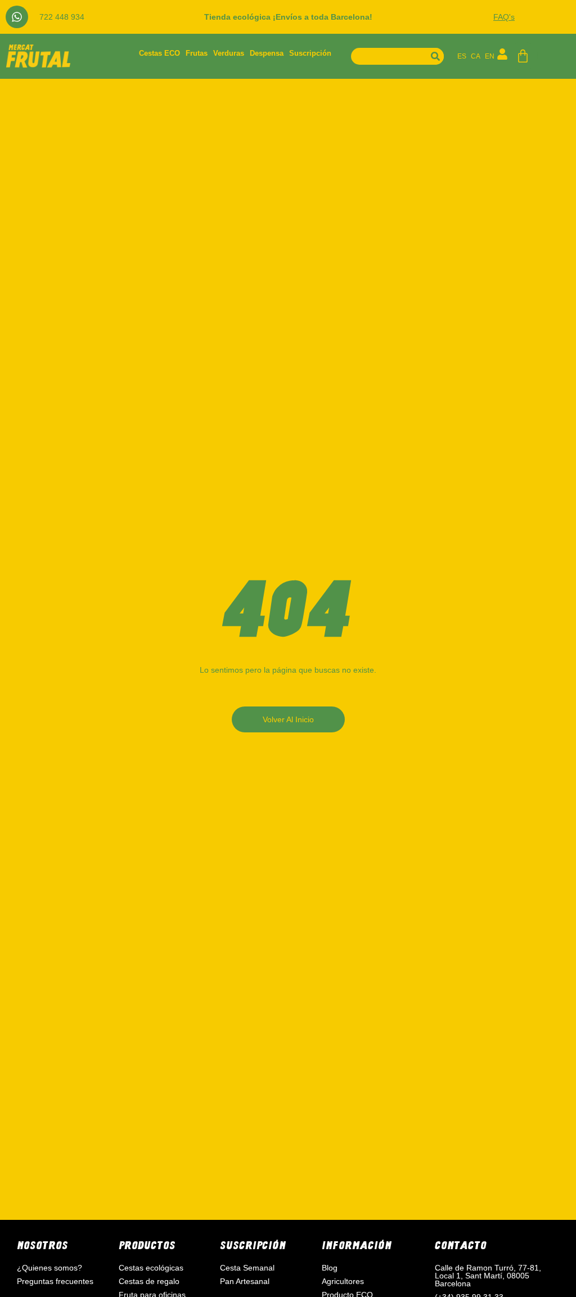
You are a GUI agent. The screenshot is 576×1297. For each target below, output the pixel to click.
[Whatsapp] (17, 17)
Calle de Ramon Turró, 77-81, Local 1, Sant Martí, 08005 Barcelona (488, 1275)
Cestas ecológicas (151, 1267)
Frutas (197, 53)
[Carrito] (523, 56)
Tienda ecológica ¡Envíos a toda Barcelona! (288, 16)
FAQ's (504, 16)
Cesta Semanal (247, 1267)
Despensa (267, 53)
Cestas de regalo (149, 1281)
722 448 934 (61, 16)
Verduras (228, 53)
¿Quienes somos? (49, 1267)
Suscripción (310, 53)
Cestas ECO (159, 53)
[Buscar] (435, 56)
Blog (330, 1267)
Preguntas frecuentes (55, 1281)
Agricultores (343, 1281)
